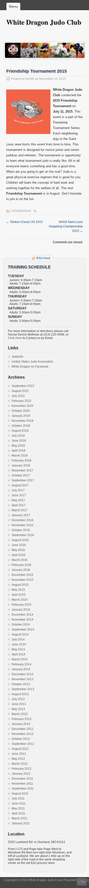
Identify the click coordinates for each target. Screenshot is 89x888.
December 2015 (22, 575)
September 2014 (23, 629)
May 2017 (18, 500)
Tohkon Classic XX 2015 (24, 222)
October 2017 (21, 475)
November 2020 (22, 406)
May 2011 (18, 808)
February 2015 (21, 604)
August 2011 (20, 793)
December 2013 (22, 674)
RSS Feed (43, 258)
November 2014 (22, 619)
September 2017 (23, 480)
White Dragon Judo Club (43, 22)
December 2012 (22, 729)
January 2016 (21, 570)
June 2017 (19, 495)
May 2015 (18, 590)
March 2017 (20, 510)
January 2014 (21, 669)
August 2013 (20, 694)
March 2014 (20, 659)
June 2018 (19, 440)
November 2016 (22, 525)
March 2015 (20, 599)
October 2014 (21, 624)
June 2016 (19, 545)
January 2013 (21, 724)
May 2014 (18, 649)
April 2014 (18, 654)
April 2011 (18, 813)
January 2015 (21, 609)
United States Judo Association (32, 361)
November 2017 (22, 470)
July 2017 (18, 490)
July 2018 (18, 435)
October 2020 (21, 411)
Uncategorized (21, 210)
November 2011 (22, 783)
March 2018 (20, 455)
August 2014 (20, 634)
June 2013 (19, 704)
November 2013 (22, 679)
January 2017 (21, 515)
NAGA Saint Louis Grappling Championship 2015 (66, 226)
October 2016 (21, 530)
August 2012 (20, 749)
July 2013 (18, 699)
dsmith (29, 79)
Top (82, 882)
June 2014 (19, 644)
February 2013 (21, 719)
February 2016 (21, 565)
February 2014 (21, 664)
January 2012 (21, 773)
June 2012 (19, 754)
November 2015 (22, 580)
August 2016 (20, 540)
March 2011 (19, 818)
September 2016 (23, 535)
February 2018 (21, 460)
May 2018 (18, 445)
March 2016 (20, 560)
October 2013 (21, 684)
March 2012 (20, 763)
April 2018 (18, 450)
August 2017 (20, 485)
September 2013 (23, 689)
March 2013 (20, 714)
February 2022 (21, 401)
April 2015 (18, 594)
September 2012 (23, 744)
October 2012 (21, 739)
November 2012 (22, 734)
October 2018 (21, 425)
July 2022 (18, 396)
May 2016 (18, 550)
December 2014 (22, 614)
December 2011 (22, 778)
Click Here (15, 338)
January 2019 (21, 416)
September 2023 (23, 386)
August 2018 (20, 430)
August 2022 (20, 391)
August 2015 (20, 585)
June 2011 (19, 803)
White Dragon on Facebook (30, 366)
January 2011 (21, 823)
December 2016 (22, 520)
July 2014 (18, 639)
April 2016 (18, 555)
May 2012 (18, 759)
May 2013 (18, 709)
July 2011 (18, 798)
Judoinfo (17, 356)
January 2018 (21, 465)
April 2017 (18, 505)
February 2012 (21, 768)
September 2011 (23, 788)
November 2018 (22, 421)
